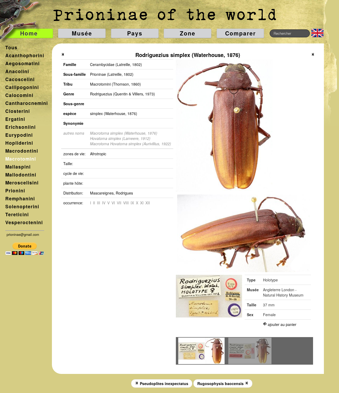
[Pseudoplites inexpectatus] (63, 55)
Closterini (17, 111)
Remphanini (20, 198)
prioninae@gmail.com (23, 234)
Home (29, 33)
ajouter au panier (282, 324)
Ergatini (15, 119)
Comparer (240, 33)
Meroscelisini (22, 182)
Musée (82, 33)
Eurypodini (19, 135)
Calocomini (19, 95)
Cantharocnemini (26, 103)
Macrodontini (21, 151)
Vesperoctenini (24, 222)
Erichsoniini (20, 127)
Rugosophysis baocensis (221, 383)
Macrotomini (20, 159)
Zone (187, 33)
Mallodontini (20, 174)
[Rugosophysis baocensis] (313, 55)
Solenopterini (22, 206)
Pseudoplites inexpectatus (163, 383)
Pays (134, 33)
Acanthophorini (24, 55)
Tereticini (17, 214)
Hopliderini (19, 143)
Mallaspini (18, 167)
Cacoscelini (20, 79)
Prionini (15, 190)
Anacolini (17, 71)
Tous (11, 47)
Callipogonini (22, 87)
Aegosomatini (22, 63)
